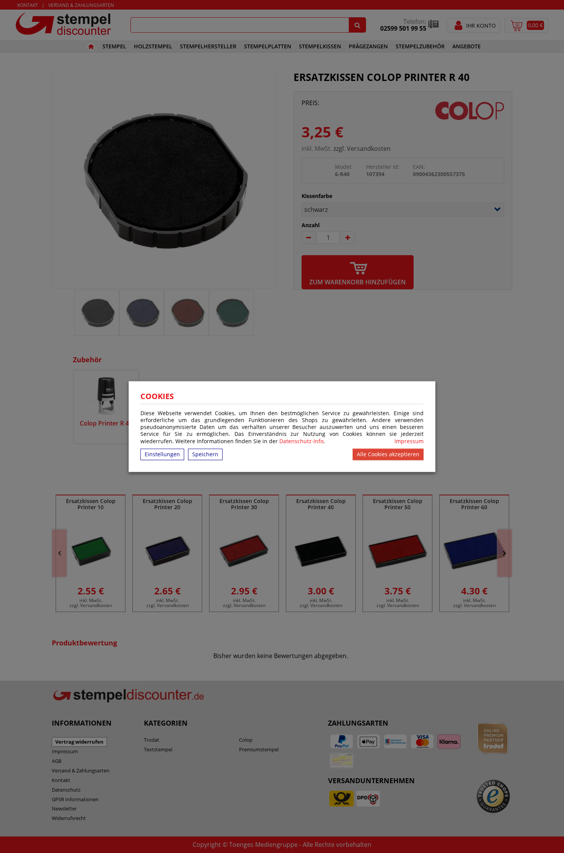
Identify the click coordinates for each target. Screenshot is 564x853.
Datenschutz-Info (301, 441)
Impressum (409, 441)
